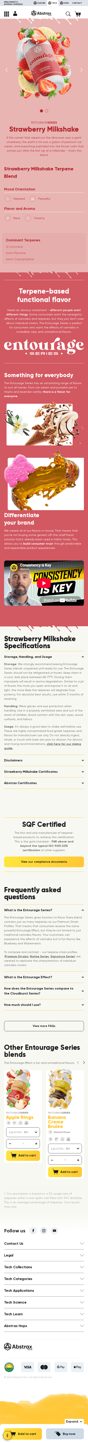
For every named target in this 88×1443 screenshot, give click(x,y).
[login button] (15, 13)
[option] (44, 63)
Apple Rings (19, 1117)
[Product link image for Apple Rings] (18, 1089)
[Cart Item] (79, 14)
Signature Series (62, 956)
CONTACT (77, 3)
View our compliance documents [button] (44, 862)
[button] (68, 14)
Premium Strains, (17, 956)
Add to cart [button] (27, 1434)
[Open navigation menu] (6, 14)
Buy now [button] (69, 1434)
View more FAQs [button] (44, 1026)
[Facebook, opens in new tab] (33, 1230)
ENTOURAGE (44, 122)
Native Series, (40, 956)
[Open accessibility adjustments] (7, 1435)
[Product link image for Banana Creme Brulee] (60, 1089)
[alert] (23, 1143)
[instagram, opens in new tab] (43, 1230)
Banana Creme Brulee (57, 1121)
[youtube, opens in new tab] (54, 1230)
